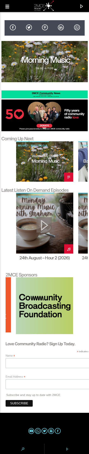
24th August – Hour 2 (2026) (44, 257)
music (22, 145)
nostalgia (39, 145)
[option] (45, 161)
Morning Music (45, 60)
